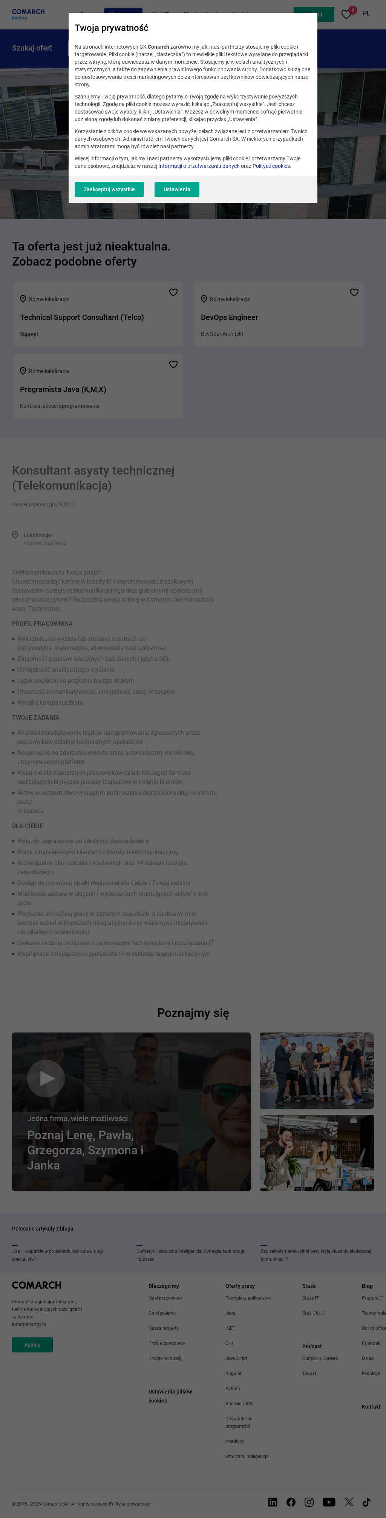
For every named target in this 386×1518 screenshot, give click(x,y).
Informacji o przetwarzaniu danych (199, 166)
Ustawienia (177, 189)
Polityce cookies (271, 166)
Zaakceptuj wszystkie (109, 189)
